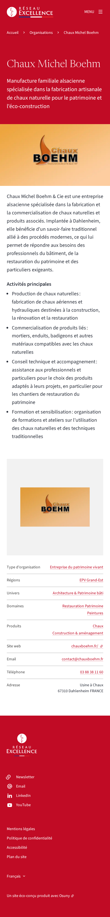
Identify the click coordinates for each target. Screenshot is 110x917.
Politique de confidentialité (29, 838)
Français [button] (14, 876)
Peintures (95, 613)
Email (20, 786)
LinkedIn (23, 796)
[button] (55, 155)
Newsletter (25, 777)
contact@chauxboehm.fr (82, 659)
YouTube (23, 805)
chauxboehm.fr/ (87, 646)
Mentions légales (21, 829)
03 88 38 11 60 (91, 672)
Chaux (98, 626)
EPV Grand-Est (91, 580)
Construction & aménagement (77, 633)
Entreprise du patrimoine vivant (76, 567)
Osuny (64, 896)
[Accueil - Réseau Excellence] (30, 11)
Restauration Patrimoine (82, 606)
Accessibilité (17, 847)
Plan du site (17, 857)
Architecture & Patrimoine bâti (78, 593)
